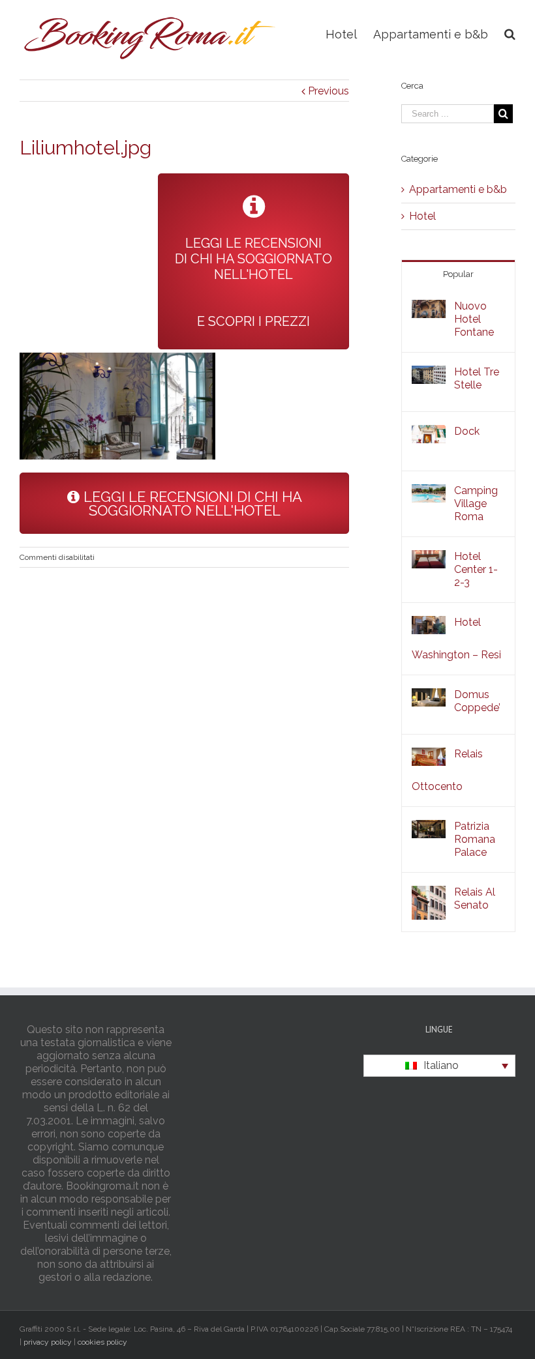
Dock (467, 431)
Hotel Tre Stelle (476, 378)
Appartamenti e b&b (458, 189)
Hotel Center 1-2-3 (476, 569)
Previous (328, 91)
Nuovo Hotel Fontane (474, 319)
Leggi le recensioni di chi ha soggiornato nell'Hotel (191, 503)
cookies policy (102, 1342)
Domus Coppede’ (477, 701)
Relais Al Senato (474, 898)
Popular (458, 274)
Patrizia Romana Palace (474, 839)
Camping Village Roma (476, 503)
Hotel (422, 216)
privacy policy (47, 1342)
